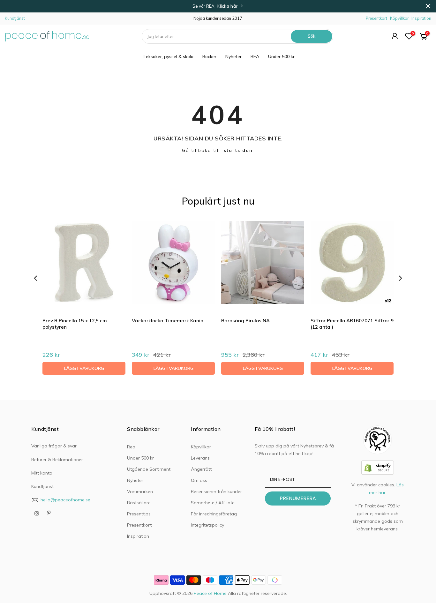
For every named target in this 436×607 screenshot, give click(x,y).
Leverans (200, 458)
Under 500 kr (281, 56)
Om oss (199, 480)
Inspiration (421, 18)
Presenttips (139, 514)
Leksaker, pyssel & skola (168, 56)
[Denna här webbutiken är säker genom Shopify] (377, 467)
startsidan (238, 150)
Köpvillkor (399, 18)
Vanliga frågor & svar (54, 446)
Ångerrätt (201, 469)
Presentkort (376, 18)
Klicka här (228, 6)
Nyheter (233, 56)
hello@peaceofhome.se (65, 500)
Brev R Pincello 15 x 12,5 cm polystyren (74, 324)
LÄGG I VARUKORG (84, 368)
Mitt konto (41, 473)
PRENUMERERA (298, 498)
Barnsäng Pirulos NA (245, 321)
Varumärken (140, 491)
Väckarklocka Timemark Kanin (167, 321)
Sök (311, 36)
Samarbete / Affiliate (213, 503)
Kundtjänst (15, 18)
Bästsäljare (139, 503)
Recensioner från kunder (216, 491)
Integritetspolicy (207, 525)
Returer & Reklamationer (57, 459)
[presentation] (35, 278)
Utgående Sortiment (148, 469)
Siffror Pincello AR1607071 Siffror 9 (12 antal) (352, 324)
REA (255, 56)
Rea (131, 447)
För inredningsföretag (214, 514)
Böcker (209, 56)
